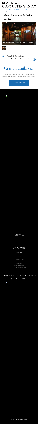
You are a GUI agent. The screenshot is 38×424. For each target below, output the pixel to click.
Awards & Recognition (15, 56)
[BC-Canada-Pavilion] (4, 48)
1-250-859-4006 (19, 259)
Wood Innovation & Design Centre (18, 17)
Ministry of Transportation (21, 59)
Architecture (7, 12)
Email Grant (19, 252)
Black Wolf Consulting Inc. (18, 419)
